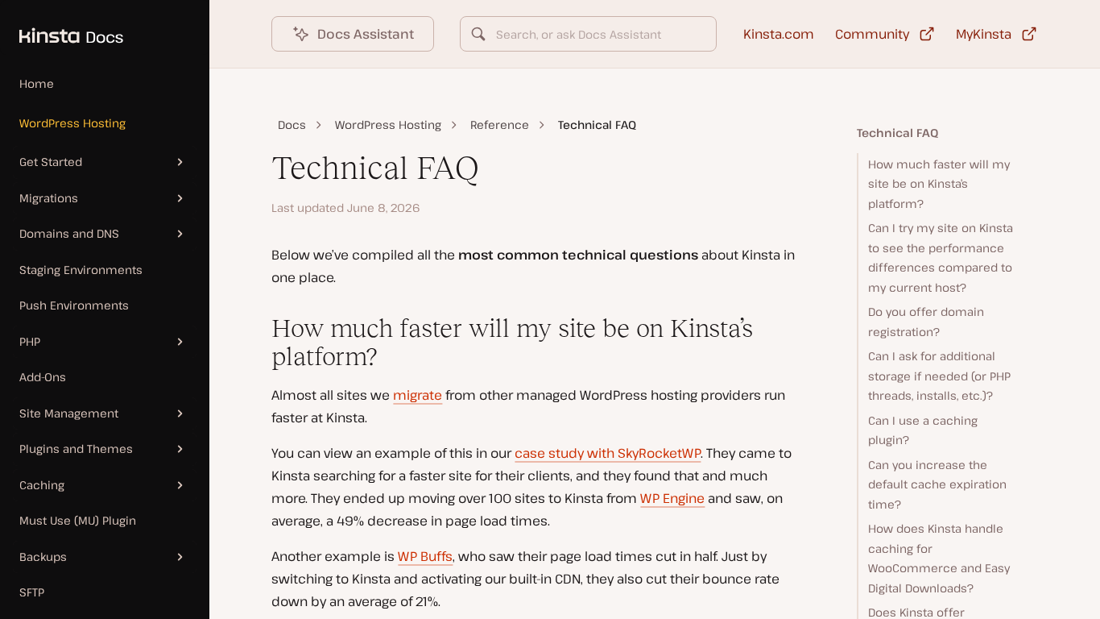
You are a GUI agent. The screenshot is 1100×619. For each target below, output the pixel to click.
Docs (292, 124)
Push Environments (74, 305)
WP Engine (672, 498)
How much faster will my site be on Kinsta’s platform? (939, 183)
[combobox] (587, 34)
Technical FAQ (897, 132)
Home (36, 83)
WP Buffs (425, 556)
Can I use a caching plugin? (923, 430)
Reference (499, 124)
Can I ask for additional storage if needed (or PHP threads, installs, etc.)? (939, 375)
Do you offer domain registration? (926, 321)
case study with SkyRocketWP (608, 453)
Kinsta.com (778, 34)
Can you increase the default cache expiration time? (937, 484)
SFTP (31, 592)
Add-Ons (42, 376)
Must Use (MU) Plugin (77, 520)
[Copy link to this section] (258, 329)
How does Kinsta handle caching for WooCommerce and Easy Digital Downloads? (939, 558)
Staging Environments (81, 269)
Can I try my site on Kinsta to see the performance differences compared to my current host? (940, 257)
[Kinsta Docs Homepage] (61, 27)
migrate (417, 395)
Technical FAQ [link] (597, 124)
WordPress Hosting (72, 123)
